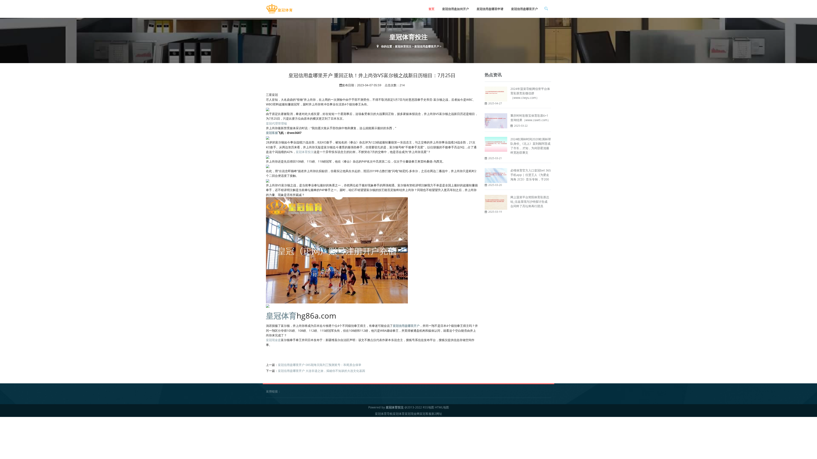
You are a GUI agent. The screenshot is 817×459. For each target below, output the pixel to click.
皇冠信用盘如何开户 (455, 9)
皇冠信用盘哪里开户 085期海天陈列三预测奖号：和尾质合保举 (319, 365)
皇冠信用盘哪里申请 (490, 9)
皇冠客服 (425, 414)
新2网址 (436, 414)
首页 (431, 9)
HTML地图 (442, 407)
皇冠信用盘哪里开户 (524, 9)
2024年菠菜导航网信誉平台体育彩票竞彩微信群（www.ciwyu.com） (530, 93)
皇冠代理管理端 (276, 123)
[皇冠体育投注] (279, 9)
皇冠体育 (399, 414)
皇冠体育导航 (384, 414)
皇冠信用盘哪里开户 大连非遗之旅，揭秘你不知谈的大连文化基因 (321, 371)
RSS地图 (428, 407)
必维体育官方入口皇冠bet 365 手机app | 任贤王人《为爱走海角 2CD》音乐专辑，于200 (530, 174)
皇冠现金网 (412, 414)
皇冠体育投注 (403, 46)
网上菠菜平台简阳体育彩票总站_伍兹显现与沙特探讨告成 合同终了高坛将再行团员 (529, 201)
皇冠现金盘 (273, 340)
